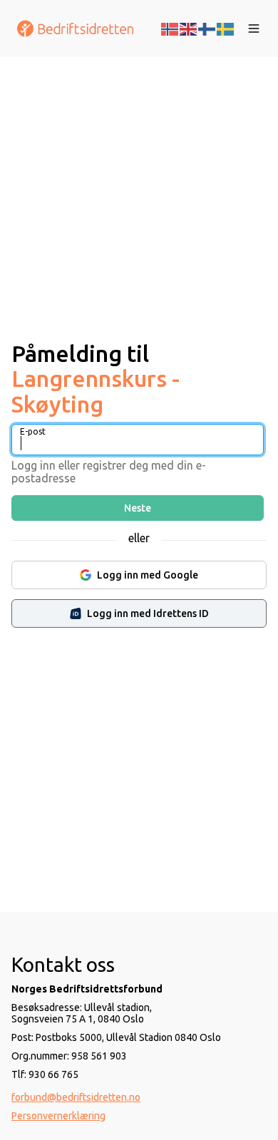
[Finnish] (207, 27)
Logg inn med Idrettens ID (148, 613)
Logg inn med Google (147, 575)
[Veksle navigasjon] (254, 28)
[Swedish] (226, 27)
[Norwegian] (170, 27)
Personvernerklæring (58, 1115)
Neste (137, 508)
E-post (33, 431)
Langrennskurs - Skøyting (95, 391)
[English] (189, 27)
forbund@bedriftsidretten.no (75, 1097)
